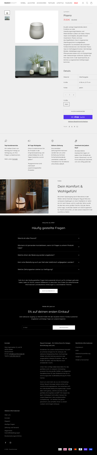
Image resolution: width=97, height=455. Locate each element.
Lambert (66, 12)
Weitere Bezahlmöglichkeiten (78, 121)
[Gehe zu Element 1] (7, 13)
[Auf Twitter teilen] (72, 126)
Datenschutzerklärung (82, 353)
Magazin (7, 421)
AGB (77, 350)
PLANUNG (68, 3)
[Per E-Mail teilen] (77, 126)
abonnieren (63, 327)
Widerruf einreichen (82, 360)
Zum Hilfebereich (48, 291)
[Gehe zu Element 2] (7, 18)
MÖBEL (23, 3)
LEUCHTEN (31, 3)
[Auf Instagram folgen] (10, 443)
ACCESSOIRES (41, 3)
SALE (76, 3)
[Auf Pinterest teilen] (74, 126)
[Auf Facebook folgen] (5, 443)
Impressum (79, 347)
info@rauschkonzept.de (16, 354)
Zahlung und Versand (12, 427)
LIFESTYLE (60, 3)
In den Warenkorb (78, 111)
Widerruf (78, 357)
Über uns (8, 415)
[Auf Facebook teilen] (69, 126)
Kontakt (15, 159)
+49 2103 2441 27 (15, 356)
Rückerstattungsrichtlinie (13, 436)
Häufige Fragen (10, 424)
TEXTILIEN (51, 3)
